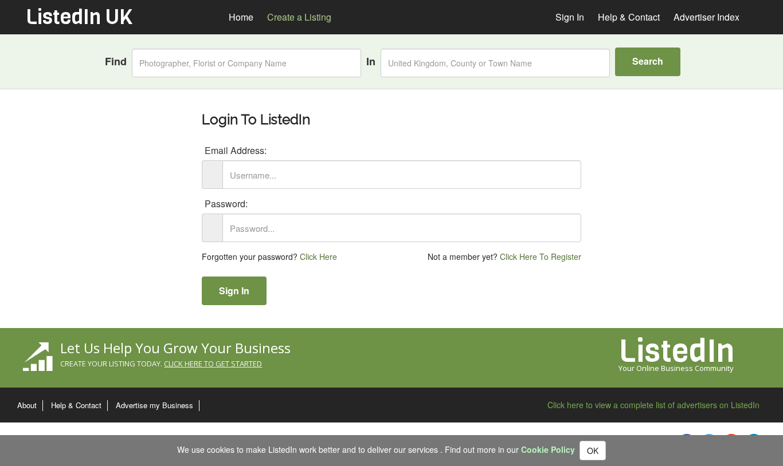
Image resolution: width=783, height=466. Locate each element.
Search (647, 61)
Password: (226, 204)
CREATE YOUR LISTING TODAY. (161, 363)
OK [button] (592, 450)
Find (116, 61)
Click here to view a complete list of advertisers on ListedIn (653, 404)
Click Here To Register (540, 256)
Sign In (234, 290)
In (370, 61)
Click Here (318, 256)
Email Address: (236, 150)
